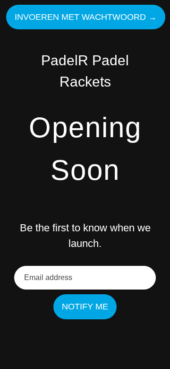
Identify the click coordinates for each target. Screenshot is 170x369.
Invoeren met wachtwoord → (86, 17)
